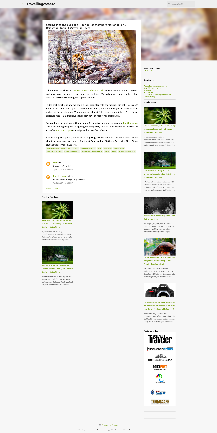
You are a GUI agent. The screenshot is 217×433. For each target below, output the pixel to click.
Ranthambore (130, 123)
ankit (55, 163)
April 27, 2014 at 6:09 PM (63, 183)
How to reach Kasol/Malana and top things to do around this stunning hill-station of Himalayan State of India (57, 224)
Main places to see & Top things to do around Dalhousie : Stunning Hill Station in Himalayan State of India (57, 269)
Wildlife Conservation (126, 151)
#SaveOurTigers (64, 130)
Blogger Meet (73, 148)
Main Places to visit (54, 151)
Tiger (114, 151)
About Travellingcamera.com (155, 86)
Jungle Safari (119, 148)
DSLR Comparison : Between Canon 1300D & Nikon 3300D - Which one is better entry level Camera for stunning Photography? (159, 306)
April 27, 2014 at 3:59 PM (63, 170)
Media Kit (147, 90)
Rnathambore (89, 90)
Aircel (63, 148)
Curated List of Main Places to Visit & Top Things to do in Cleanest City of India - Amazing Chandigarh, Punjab (159, 261)
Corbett (77, 90)
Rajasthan (86, 151)
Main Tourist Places (71, 151)
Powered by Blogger (109, 425)
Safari (107, 151)
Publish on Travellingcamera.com (157, 95)
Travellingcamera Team (153, 88)
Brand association (88, 148)
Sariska (101, 90)
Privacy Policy (149, 97)
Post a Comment (53, 188)
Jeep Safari (108, 148)
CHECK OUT (148, 71)
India (99, 148)
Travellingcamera (40, 4)
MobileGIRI (148, 92)
